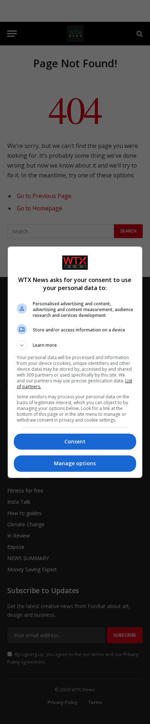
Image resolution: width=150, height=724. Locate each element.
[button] (75, 345)
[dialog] (75, 362)
